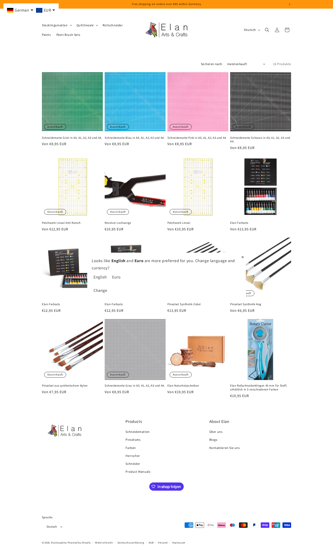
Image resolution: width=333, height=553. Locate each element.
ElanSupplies (59, 542)
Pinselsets (132, 440)
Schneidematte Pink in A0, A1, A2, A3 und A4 (196, 138)
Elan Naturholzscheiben (183, 385)
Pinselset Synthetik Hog (245, 304)
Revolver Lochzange (118, 223)
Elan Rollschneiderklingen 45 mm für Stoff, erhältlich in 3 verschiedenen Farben (258, 387)
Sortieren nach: (212, 64)
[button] (56, 25)
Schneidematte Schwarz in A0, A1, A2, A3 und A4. (260, 140)
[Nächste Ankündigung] (289, 4)
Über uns (216, 432)
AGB (151, 542)
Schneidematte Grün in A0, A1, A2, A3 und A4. (72, 138)
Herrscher (132, 456)
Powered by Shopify (79, 542)
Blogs (213, 440)
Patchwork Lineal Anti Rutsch (61, 223)
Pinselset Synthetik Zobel (184, 304)
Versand (163, 542)
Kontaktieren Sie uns (224, 448)
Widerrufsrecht (104, 542)
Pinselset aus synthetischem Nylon (65, 385)
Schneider (132, 464)
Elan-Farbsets (239, 223)
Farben (130, 448)
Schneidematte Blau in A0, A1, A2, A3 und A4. (134, 138)
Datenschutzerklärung (131, 542)
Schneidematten (137, 432)
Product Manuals (137, 472)
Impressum (178, 542)
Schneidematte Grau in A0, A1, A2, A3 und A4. (135, 385)
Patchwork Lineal (178, 223)
